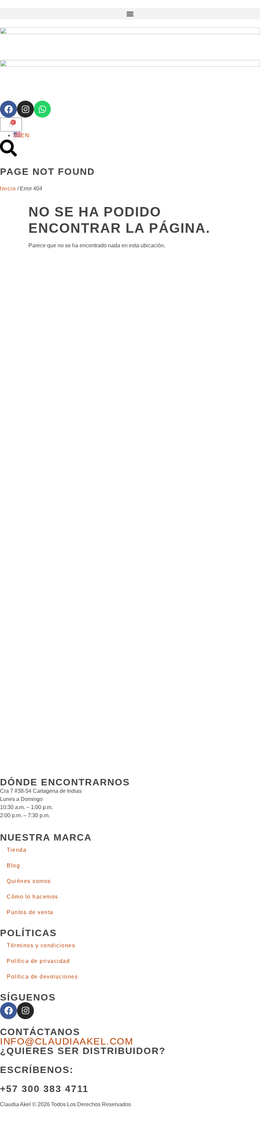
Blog (13, 865)
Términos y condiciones (41, 945)
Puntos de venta (30, 912)
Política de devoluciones (42, 977)
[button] (130, 13)
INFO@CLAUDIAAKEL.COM (66, 1041)
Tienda (16, 850)
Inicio (8, 188)
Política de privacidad (38, 961)
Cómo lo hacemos (32, 897)
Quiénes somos (29, 881)
